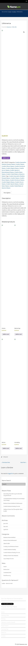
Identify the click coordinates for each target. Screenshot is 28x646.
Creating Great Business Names (10, 546)
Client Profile (6, 543)
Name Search (4, 625)
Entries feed (6, 569)
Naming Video (5, 615)
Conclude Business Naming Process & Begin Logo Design (14, 499)
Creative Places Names (8, 166)
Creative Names (20, 164)
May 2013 (5, 526)
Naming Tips (4, 629)
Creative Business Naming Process (11, 506)
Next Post (23, 462)
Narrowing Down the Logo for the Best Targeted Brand (12, 494)
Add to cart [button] (6, 334)
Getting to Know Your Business (10, 555)
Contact (3, 636)
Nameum (9, 27)
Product (14, 11)
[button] (24, 32)
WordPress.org (7, 575)
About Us (3, 632)
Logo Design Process (8, 558)
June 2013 (5, 523)
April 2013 (5, 529)
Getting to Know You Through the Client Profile (12, 510)
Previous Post (5, 462)
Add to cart (6, 158)
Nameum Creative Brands (8, 622)
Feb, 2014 (14, 27)
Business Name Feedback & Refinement (12, 503)
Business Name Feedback (9, 537)
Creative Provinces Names (17, 180)
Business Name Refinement (10, 540)
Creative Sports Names (12, 184)
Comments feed (7, 572)
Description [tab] (7, 192)
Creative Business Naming (9, 549)
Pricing (3, 619)
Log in (5, 566)
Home (9, 11)
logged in (10, 473)
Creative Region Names (12, 168)
